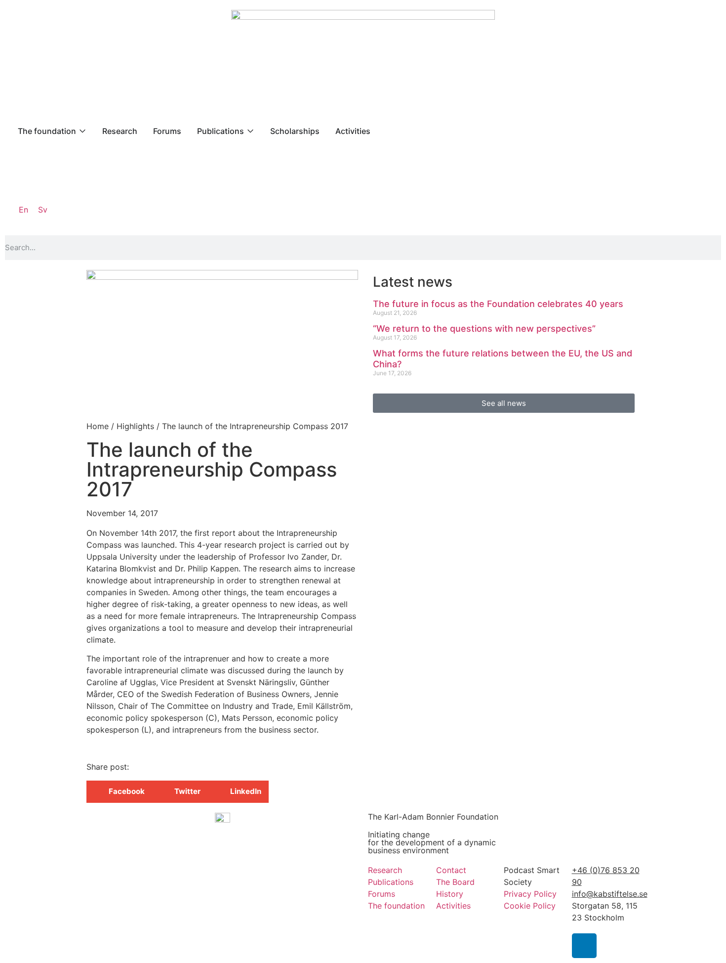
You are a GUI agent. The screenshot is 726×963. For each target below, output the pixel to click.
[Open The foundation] (82, 131)
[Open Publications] (250, 131)
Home (97, 426)
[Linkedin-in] (584, 945)
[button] (119, 792)
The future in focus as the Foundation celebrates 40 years (498, 304)
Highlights (135, 426)
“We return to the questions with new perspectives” (484, 328)
